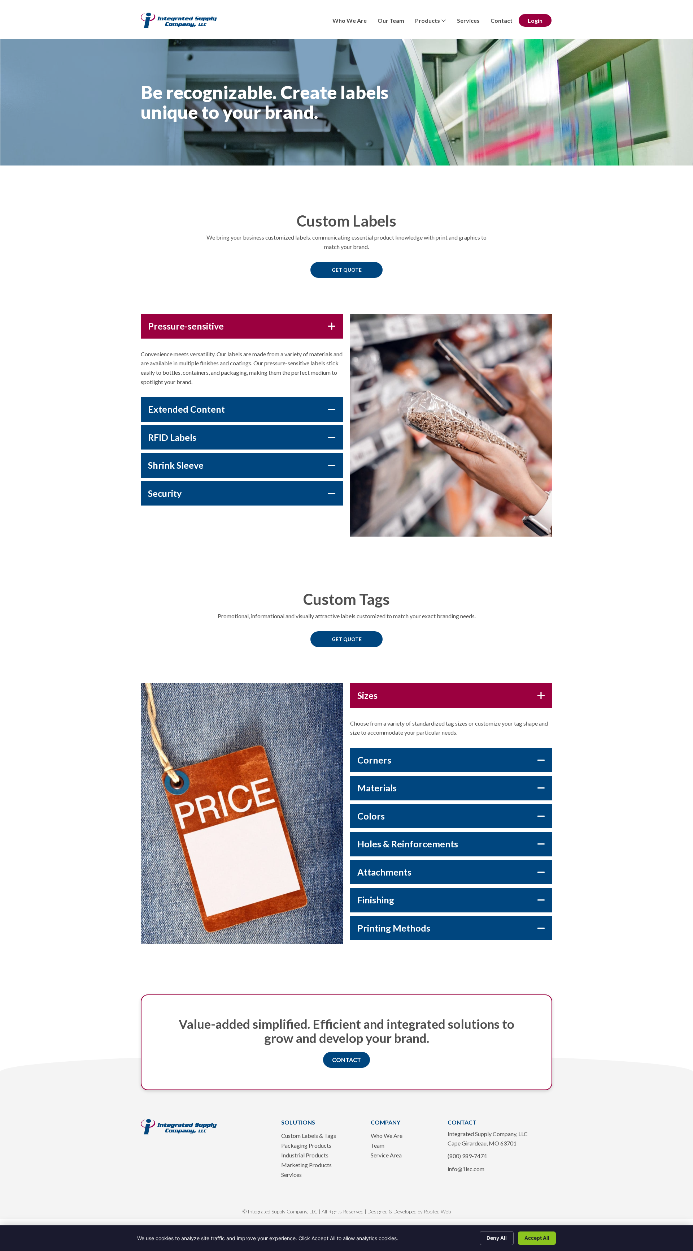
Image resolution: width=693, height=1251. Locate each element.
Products (428, 20)
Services (468, 20)
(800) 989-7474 (467, 1155)
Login (535, 20)
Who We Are (349, 20)
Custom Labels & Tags (308, 1136)
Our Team (391, 20)
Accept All (536, 1238)
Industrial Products (304, 1155)
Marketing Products (306, 1165)
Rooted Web (437, 1211)
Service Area (386, 1155)
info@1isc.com (466, 1168)
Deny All (497, 1238)
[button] (346, 1060)
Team (377, 1146)
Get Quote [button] (347, 270)
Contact (502, 20)
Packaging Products (306, 1146)
